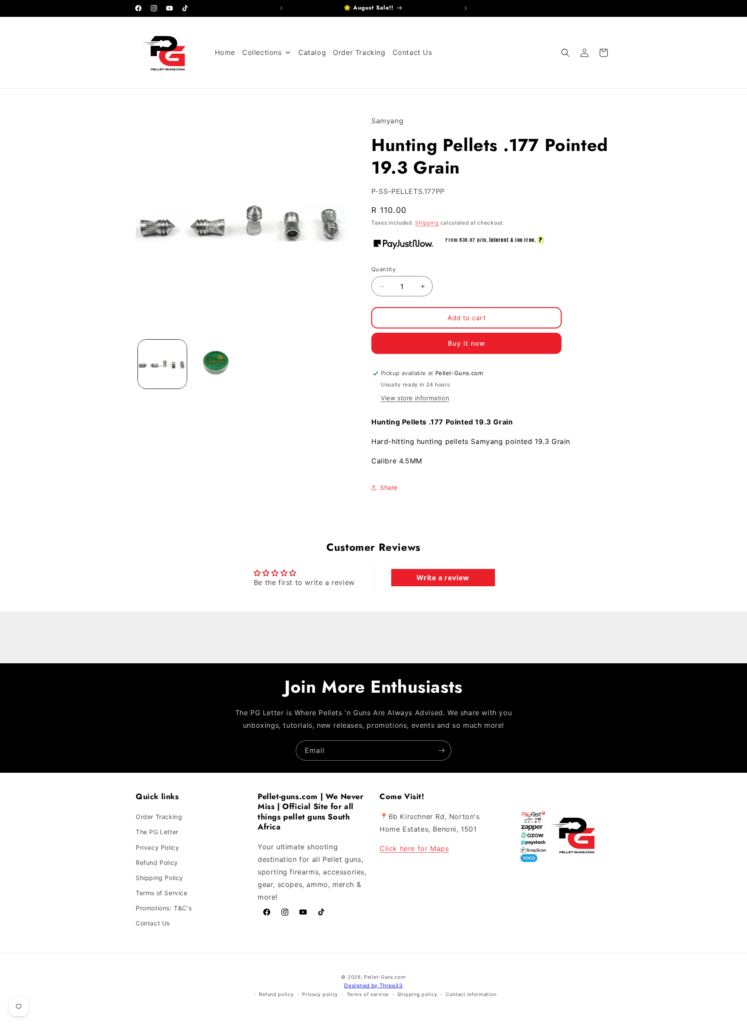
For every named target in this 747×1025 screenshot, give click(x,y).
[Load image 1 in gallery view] (162, 364)
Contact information (471, 994)
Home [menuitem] (225, 52)
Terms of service (368, 994)
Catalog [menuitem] (312, 52)
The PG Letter (157, 832)
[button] (565, 52)
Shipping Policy (159, 877)
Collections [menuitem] (262, 52)
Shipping (427, 222)
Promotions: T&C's (164, 908)
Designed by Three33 (373, 985)
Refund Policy (157, 862)
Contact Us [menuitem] (412, 52)
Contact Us (153, 923)
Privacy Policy (157, 847)
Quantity (383, 269)
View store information (415, 398)
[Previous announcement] (281, 8)
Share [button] (389, 487)
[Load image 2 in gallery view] (215, 364)
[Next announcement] (465, 8)
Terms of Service (162, 892)
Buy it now (466, 343)
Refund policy (276, 994)
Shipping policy (417, 994)
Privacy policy (320, 994)
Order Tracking (159, 816)
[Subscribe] (441, 750)
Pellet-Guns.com (385, 977)
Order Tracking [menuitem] (359, 52)
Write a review (442, 577)
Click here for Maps (414, 848)
